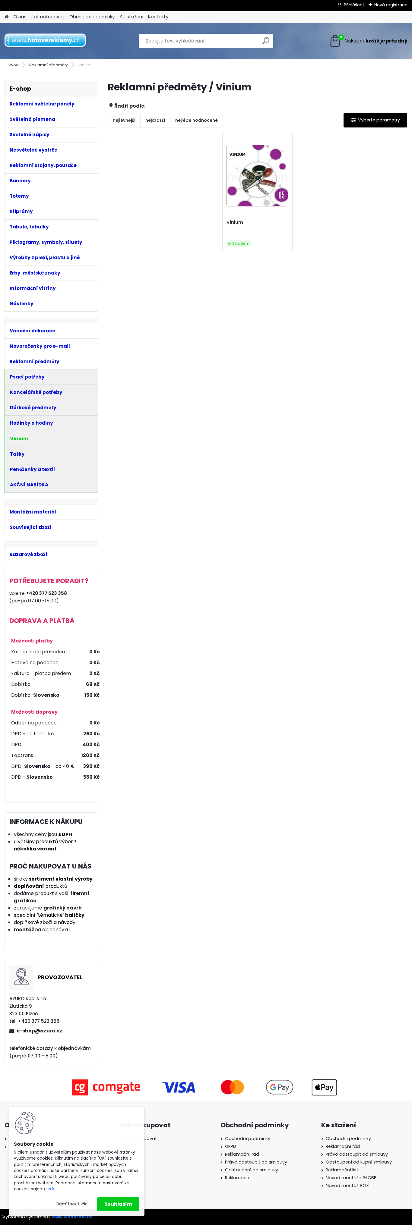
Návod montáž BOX (347, 1186)
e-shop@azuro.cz (39, 1030)
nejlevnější (124, 120)
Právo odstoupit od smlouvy (256, 1162)
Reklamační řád (242, 1154)
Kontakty (158, 17)
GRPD (230, 1146)
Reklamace (237, 1178)
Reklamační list (342, 1170)
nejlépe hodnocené (196, 120)
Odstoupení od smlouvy (251, 1170)
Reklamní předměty (48, 65)
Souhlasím (118, 1204)
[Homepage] (7, 17)
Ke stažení (131, 17)
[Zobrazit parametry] (375, 120)
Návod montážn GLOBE (351, 1178)
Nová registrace (390, 5)
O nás (20, 17)
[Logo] (46, 41)
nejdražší (155, 120)
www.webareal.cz (72, 1217)
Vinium (235, 222)
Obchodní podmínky (92, 17)
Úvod (13, 65)
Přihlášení (354, 5)
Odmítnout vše (71, 1204)
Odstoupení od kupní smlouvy (359, 1162)
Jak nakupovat (48, 17)
